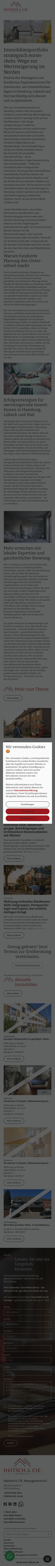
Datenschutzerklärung (26, 790)
